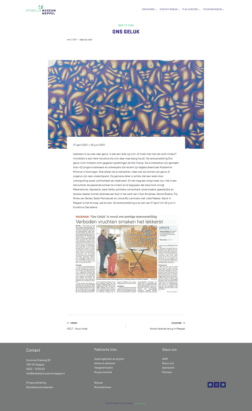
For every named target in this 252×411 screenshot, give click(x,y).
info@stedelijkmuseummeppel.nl (45, 373)
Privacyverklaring (36, 382)
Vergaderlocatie (103, 367)
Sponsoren (168, 367)
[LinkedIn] (223, 385)
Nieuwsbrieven (102, 387)
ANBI (165, 359)
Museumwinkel (103, 372)
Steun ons (168, 363)
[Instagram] (216, 385)
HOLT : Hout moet (77, 326)
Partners (167, 372)
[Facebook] (210, 385)
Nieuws (98, 382)
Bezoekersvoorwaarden (39, 387)
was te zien (126, 25)
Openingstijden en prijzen (109, 359)
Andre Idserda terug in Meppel (167, 326)
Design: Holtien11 (140, 403)
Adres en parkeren (104, 363)
